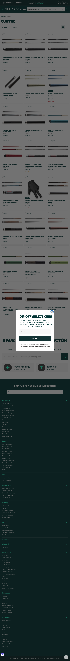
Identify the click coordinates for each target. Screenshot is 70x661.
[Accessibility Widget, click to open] (2, 654)
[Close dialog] (52, 311)
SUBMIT (35, 339)
